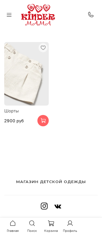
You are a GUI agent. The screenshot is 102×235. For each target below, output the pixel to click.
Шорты (11, 111)
